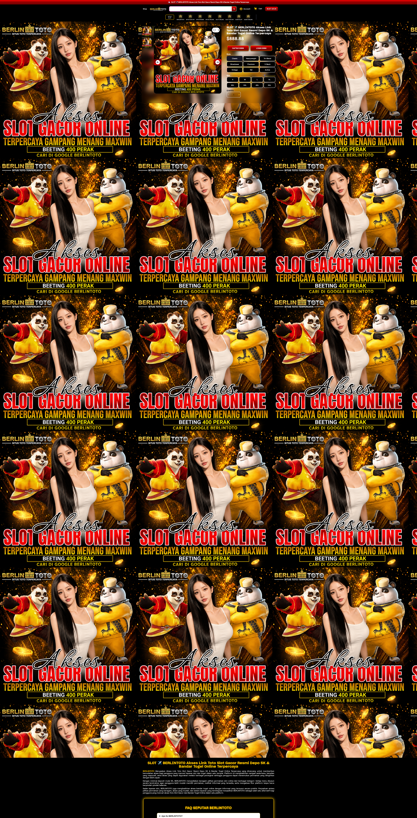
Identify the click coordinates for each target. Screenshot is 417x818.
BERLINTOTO (148, 771)
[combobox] (200, 8)
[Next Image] (217, 62)
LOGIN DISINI (261, 48)
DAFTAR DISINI (238, 48)
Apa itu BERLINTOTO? (172, 816)
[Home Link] (158, 9)
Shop (145, 9)
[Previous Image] (158, 62)
